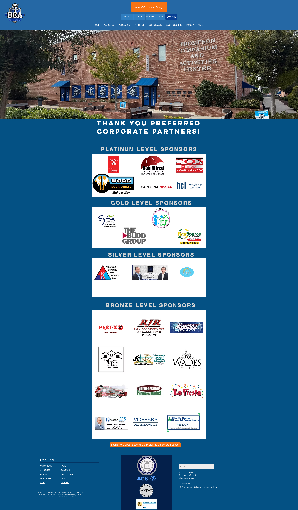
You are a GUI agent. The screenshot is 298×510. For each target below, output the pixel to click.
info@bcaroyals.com (187, 478)
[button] (113, 184)
